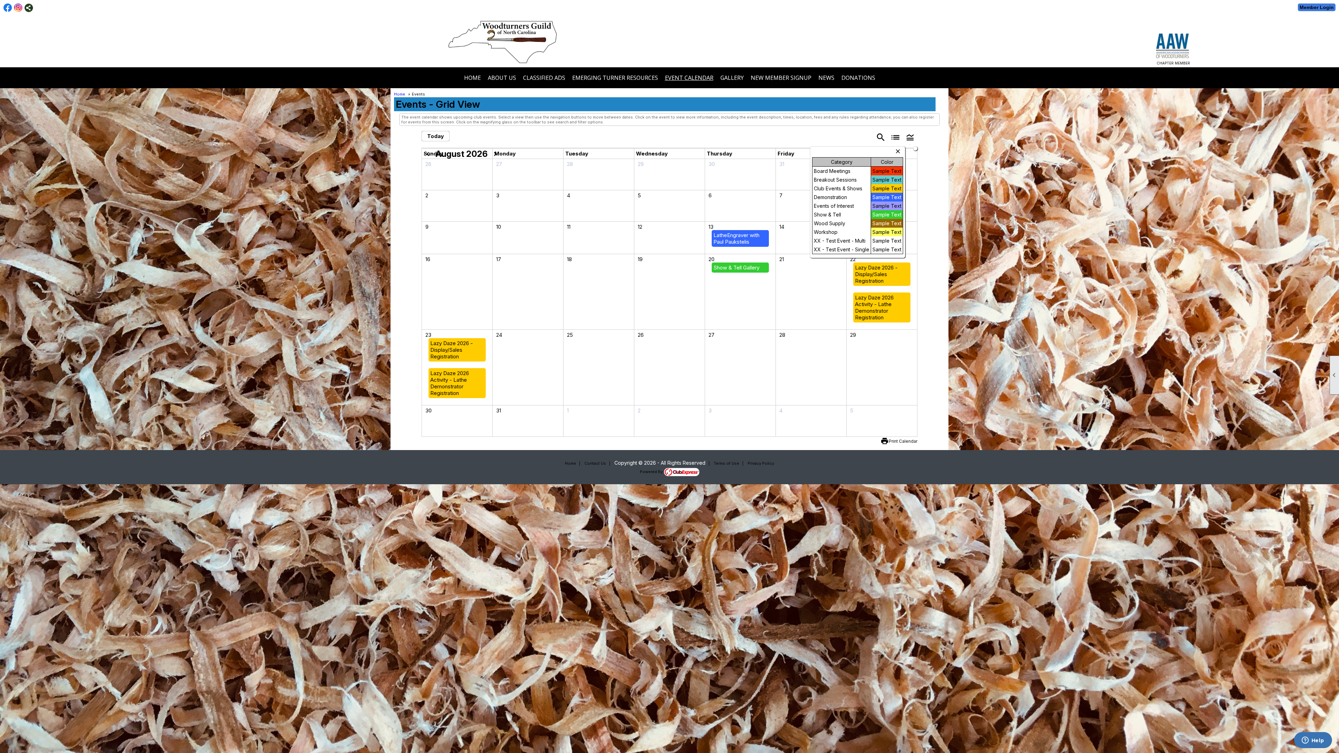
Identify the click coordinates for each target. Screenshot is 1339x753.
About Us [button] (502, 78)
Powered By (652, 471)
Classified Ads (544, 78)
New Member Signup (781, 78)
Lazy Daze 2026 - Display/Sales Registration (876, 274)
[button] (910, 137)
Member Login (1317, 7)
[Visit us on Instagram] (18, 7)
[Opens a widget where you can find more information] (1313, 741)
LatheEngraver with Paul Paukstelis (736, 238)
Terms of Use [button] (726, 463)
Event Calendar (689, 78)
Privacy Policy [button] (761, 463)
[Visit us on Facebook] (7, 7)
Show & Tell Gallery (736, 267)
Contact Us (595, 463)
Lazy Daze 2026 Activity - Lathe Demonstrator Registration (874, 307)
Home (472, 78)
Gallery (732, 78)
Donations (858, 78)
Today (435, 136)
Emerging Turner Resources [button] (615, 78)
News (826, 78)
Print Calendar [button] (903, 441)
